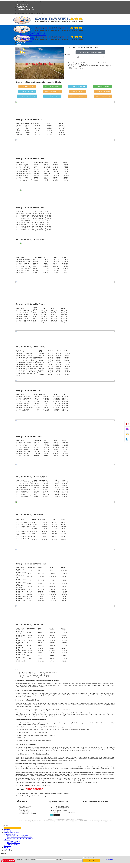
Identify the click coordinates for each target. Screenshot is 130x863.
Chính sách (20, 36)
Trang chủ (20, 26)
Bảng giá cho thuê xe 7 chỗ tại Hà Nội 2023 (33, 33)
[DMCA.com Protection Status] (55, 815)
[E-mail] (127, 434)
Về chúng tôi (20, 27)
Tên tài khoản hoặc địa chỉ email (26, 859)
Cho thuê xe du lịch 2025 (24, 29)
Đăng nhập (91, 860)
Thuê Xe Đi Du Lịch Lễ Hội (25, 7)
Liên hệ (19, 44)
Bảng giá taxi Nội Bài (23, 30)
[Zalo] (127, 439)
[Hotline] (127, 424)
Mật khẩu (59, 859)
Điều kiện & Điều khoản (27, 39)
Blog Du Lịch (21, 42)
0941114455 (9, 861)
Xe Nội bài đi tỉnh (22, 6)
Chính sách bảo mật (26, 41)
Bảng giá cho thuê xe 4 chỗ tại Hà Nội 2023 (33, 32)
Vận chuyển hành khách (27, 38)
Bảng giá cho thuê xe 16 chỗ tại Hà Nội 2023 (33, 35)
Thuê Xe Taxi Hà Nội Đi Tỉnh (25, 9)
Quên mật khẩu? (109, 859)
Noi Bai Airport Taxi (22, 4)
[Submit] (12, 828)
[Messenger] (127, 429)
